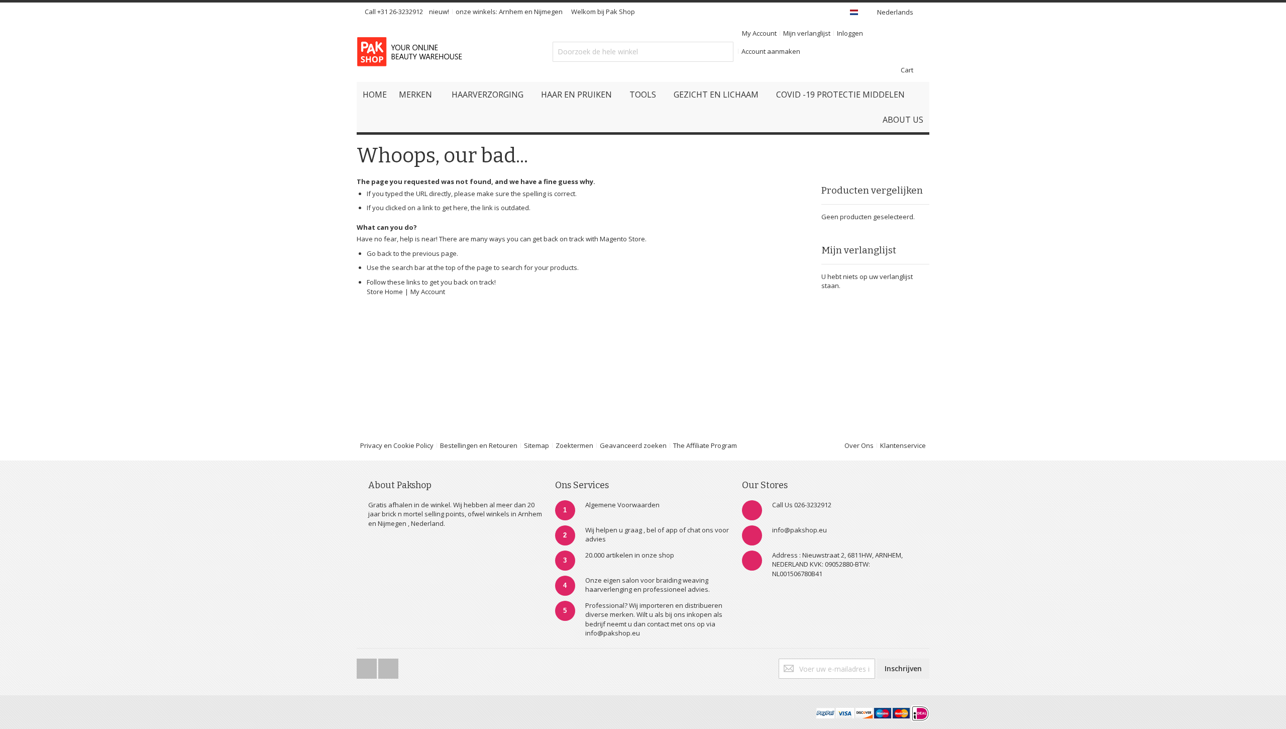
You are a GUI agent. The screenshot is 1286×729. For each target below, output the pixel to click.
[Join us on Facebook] (367, 665)
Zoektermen (574, 445)
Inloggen (850, 33)
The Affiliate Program (705, 445)
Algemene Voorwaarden (622, 504)
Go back (379, 253)
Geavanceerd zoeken (633, 445)
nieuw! (439, 11)
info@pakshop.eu (799, 529)
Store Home (385, 291)
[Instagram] (388, 665)
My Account (759, 33)
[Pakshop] (411, 52)
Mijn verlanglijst (806, 33)
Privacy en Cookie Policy (397, 445)
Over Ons (859, 445)
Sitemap (536, 445)
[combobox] (643, 52)
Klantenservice (903, 445)
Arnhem (511, 11)
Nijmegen (548, 11)
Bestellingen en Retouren (478, 445)
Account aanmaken (770, 51)
